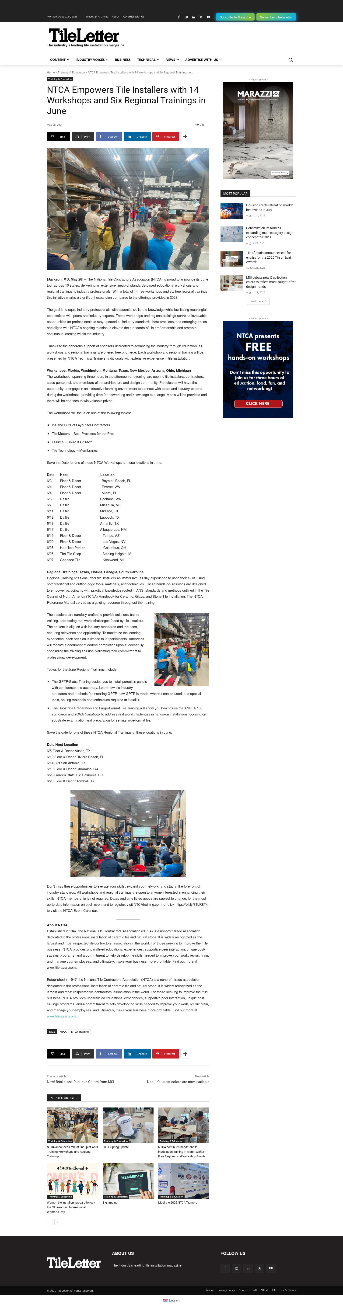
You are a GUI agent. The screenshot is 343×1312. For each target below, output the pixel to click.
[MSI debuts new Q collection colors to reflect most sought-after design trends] (231, 283)
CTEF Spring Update (116, 1147)
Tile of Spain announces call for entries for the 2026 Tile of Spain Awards (269, 257)
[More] (185, 136)
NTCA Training (80, 1031)
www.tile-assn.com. (62, 1016)
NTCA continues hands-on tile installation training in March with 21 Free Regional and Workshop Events (182, 1151)
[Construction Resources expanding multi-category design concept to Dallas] (231, 234)
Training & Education (71, 72)
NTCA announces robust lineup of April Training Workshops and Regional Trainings (72, 1151)
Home (51, 72)
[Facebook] (179, 17)
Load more (257, 301)
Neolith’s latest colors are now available (178, 1082)
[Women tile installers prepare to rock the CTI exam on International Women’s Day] (72, 1181)
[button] (290, 59)
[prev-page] (50, 1222)
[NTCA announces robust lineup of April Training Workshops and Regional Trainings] (72, 1125)
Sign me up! (110, 1202)
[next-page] (57, 1222)
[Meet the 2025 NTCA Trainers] (183, 1181)
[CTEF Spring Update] (128, 1125)
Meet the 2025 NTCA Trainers (177, 1202)
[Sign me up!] (128, 1181)
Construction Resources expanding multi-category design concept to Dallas (269, 232)
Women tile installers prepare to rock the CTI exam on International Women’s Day (71, 1207)
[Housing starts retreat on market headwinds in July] (231, 211)
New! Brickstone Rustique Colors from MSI (80, 1082)
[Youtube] (208, 17)
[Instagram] (186, 17)
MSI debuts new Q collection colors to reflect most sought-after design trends (271, 282)
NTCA (63, 1031)
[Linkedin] (193, 17)
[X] (201, 17)
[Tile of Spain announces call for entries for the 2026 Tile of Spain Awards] (231, 259)
